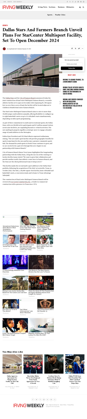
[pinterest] (81, 1)
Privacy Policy (70, 404)
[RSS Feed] (54, 399)
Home (47, 404)
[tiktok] (75, 1)
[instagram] (73, 1)
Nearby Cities (60, 14)
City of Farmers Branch (28, 98)
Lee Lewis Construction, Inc (20, 182)
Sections (52, 7)
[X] (70, 1)
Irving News (42, 7)
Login (4, 1)
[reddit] (83, 1)
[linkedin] (78, 1)
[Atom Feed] (51, 399)
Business (61, 7)
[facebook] (67, 1)
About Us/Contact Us (54, 404)
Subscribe (71, 68)
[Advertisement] (28, 199)
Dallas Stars (10, 98)
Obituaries (70, 7)
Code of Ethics (63, 404)
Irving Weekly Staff (9, 386)
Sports (49, 14)
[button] (73, 49)
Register (10, 1)
